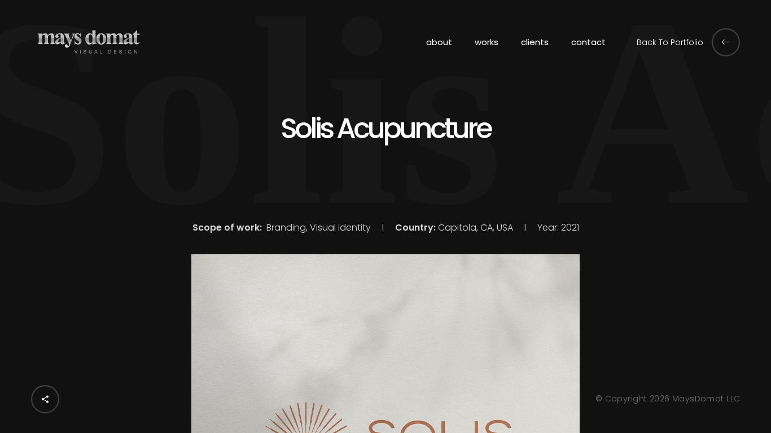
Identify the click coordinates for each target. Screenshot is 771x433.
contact (588, 42)
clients (535, 42)
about (439, 42)
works (486, 42)
